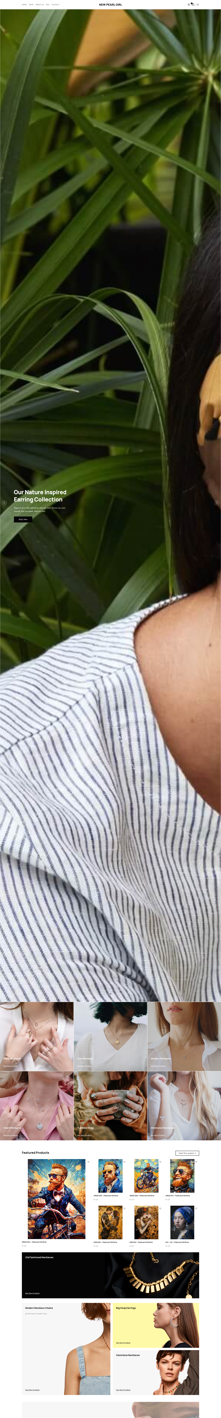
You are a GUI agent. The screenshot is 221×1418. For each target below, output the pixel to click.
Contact (55, 4)
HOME (24, 4)
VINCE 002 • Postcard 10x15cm (142, 1196)
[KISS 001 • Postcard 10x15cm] (146, 1222)
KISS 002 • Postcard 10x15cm (105, 1242)
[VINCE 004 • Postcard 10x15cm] (56, 1199)
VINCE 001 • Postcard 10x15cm (178, 1196)
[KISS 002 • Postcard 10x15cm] (110, 1222)
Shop (31, 4)
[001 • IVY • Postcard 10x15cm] (182, 1222)
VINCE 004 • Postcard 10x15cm (34, 1242)
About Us (40, 4)
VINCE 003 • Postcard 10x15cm (106, 1196)
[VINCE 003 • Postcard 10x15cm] (110, 1176)
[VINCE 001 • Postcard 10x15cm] (182, 1176)
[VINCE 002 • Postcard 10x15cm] (146, 1176)
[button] (108, 994)
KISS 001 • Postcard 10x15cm (141, 1242)
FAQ (47, 4)
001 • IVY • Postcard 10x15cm (177, 1242)
